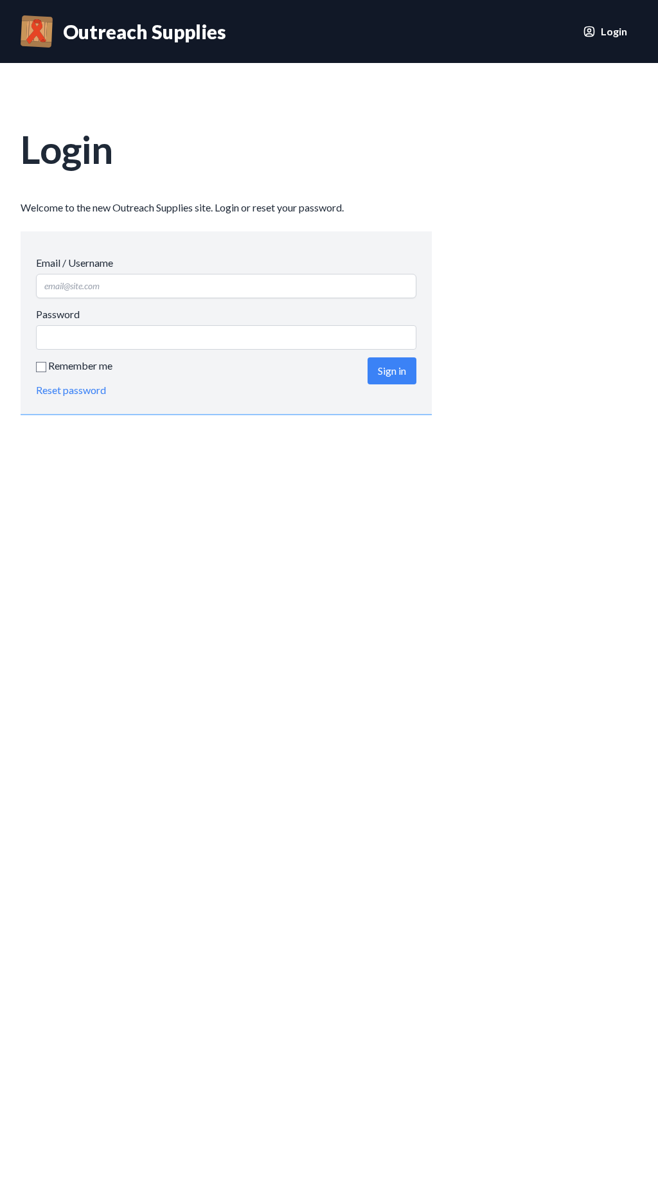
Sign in (392, 370)
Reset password (71, 390)
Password (58, 314)
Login (614, 31)
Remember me (79, 365)
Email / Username (74, 262)
